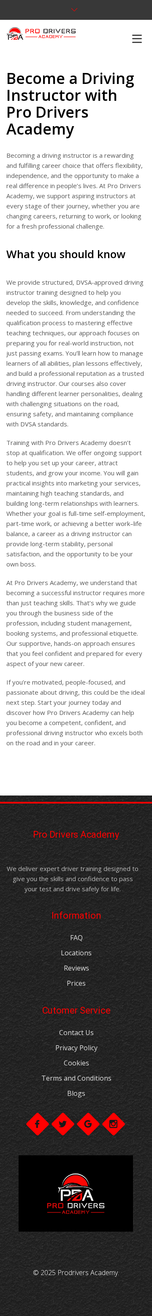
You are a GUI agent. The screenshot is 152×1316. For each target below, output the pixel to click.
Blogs (76, 1093)
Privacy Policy (76, 1047)
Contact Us (76, 1032)
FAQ (76, 937)
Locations (76, 952)
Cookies (76, 1063)
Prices (76, 983)
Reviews (76, 968)
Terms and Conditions (76, 1078)
